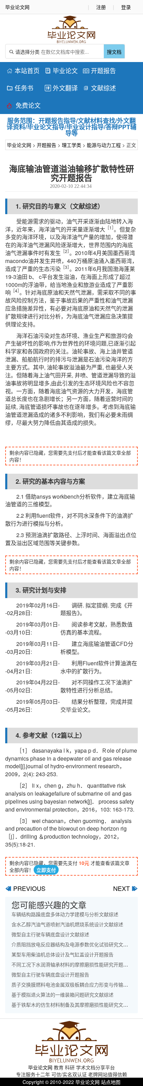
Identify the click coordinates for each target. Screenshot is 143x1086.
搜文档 (114, 51)
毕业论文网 (19, 144)
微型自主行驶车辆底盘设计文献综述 (50, 934)
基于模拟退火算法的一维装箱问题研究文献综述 (62, 994)
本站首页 (23, 70)
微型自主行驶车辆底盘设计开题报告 (50, 974)
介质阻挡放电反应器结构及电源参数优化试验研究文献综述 (74, 944)
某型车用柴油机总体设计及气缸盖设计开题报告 (62, 954)
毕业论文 (61, 70)
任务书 (20, 87)
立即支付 (46, 869)
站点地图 (110, 1081)
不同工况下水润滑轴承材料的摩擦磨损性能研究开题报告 (72, 964)
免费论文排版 (24, 106)
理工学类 (71, 144)
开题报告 (99, 70)
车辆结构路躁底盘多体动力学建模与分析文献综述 (64, 914)
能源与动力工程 (104, 144)
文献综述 (99, 87)
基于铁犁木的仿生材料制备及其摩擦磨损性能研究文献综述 (74, 1004)
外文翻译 (61, 87)
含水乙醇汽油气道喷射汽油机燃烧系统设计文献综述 (67, 924)
